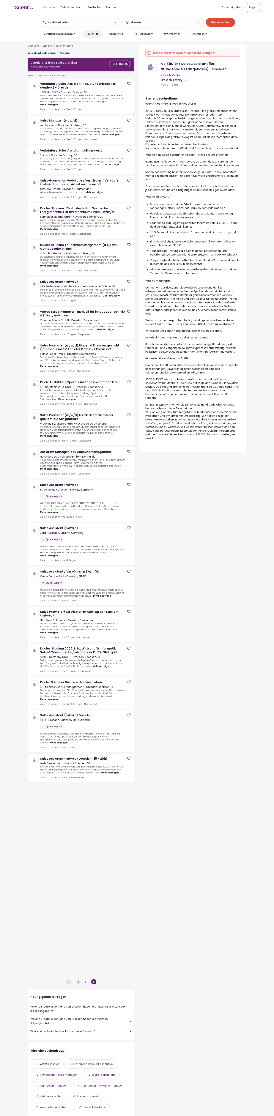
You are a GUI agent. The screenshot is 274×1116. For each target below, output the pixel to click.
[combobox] (79, 22)
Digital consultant (103, 1075)
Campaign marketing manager (102, 1085)
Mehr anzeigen (49, 104)
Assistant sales (49, 1064)
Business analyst (87, 1096)
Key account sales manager (58, 1075)
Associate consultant (54, 1107)
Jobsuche (33, 46)
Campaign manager (53, 1085)
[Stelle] (76, 22)
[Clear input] (115, 22)
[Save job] (129, 83)
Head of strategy (94, 1107)
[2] (93, 981)
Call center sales (51, 1096)
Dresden (47, 46)
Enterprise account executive (93, 1064)
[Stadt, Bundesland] (160, 22)
